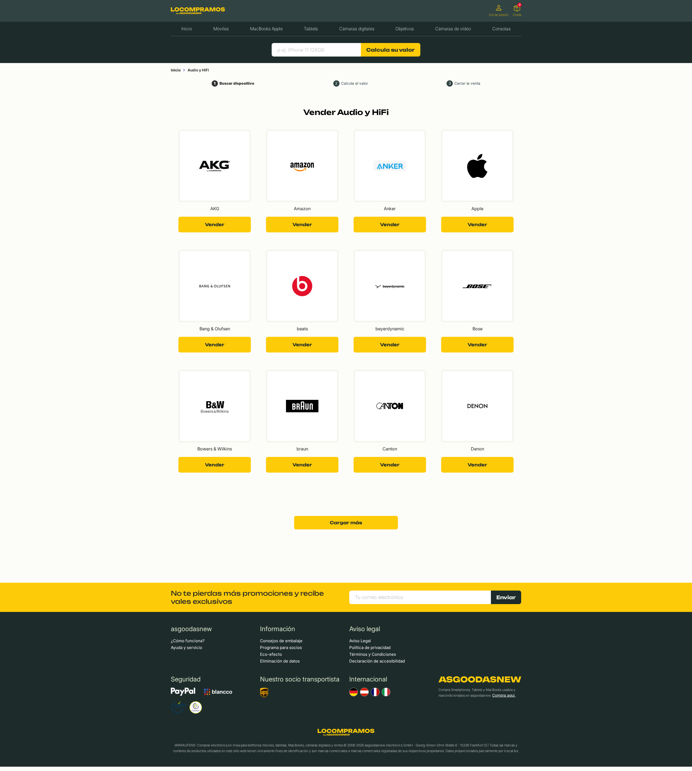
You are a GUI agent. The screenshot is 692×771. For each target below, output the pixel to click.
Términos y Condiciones (372, 654)
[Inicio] (198, 10)
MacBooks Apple (266, 28)
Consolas (501, 28)
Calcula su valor (390, 50)
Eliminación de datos (280, 661)
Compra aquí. (503, 695)
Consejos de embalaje (281, 640)
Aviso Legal (360, 640)
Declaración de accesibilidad (377, 661)
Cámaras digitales (356, 28)
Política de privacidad (370, 647)
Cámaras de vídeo (453, 28)
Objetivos (404, 28)
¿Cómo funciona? (188, 640)
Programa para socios (281, 647)
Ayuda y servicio (186, 647)
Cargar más (346, 522)
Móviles (221, 28)
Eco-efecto (271, 654)
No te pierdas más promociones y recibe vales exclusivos (247, 597)
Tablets (311, 28)
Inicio (186, 28)
